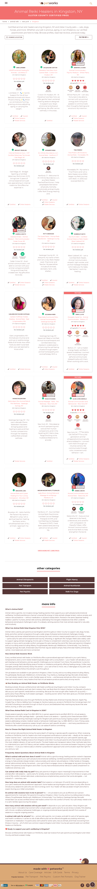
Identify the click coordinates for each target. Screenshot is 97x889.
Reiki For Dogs (72, 592)
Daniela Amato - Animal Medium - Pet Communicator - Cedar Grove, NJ (19, 239)
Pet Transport (25, 586)
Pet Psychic (25, 592)
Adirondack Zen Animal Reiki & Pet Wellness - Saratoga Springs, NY (19, 403)
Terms (67, 872)
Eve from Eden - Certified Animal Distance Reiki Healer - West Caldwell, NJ (78, 239)
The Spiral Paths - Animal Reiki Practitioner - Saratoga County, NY (48, 239)
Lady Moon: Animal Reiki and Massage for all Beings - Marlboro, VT (48, 495)
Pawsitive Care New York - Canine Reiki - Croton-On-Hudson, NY (48, 72)
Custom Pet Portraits (63, 877)
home (4, 21)
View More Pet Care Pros (48, 550)
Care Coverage (35, 872)
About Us (22, 872)
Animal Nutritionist (72, 586)
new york (25, 21)
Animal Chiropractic (25, 580)
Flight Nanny (72, 580)
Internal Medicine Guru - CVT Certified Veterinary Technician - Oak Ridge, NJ (19, 155)
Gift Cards (57, 872)
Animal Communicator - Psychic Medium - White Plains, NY (78, 72)
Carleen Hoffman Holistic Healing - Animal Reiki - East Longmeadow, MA (19, 319)
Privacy (75, 872)
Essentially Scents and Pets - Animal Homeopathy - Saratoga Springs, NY (48, 319)
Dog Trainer (80, 877)
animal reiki (14, 21)
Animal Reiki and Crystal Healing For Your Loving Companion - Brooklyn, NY (19, 496)
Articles (47, 872)
